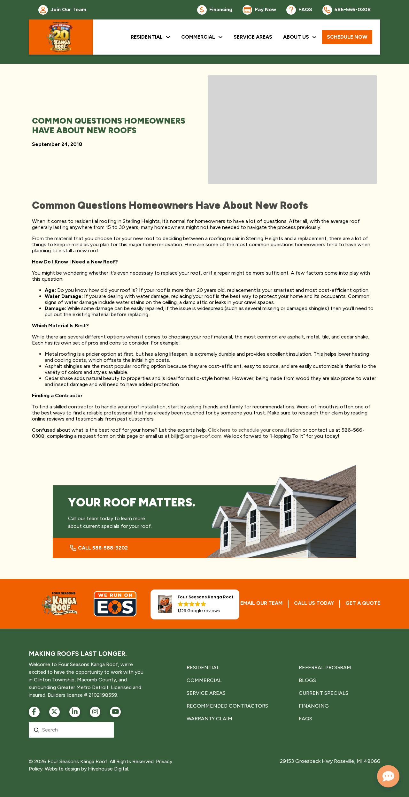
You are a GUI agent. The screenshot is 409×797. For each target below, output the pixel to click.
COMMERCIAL (204, 680)
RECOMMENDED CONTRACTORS (227, 706)
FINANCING (314, 706)
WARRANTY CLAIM (209, 719)
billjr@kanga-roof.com (196, 436)
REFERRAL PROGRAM (325, 667)
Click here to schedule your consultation (254, 430)
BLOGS (307, 680)
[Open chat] (388, 776)
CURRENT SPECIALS (323, 693)
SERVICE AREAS (206, 693)
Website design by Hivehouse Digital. (87, 769)
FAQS (305, 719)
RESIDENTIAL (203, 667)
